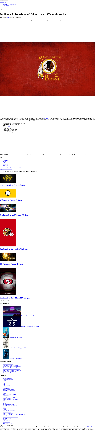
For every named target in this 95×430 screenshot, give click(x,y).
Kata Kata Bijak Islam (8, 413)
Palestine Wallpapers (7, 402)
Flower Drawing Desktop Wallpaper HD (12, 366)
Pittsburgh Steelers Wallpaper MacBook (14, 215)
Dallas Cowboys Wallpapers (9, 389)
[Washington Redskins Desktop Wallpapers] (47, 69)
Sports (4, 403)
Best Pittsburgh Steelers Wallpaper (12, 185)
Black (4, 383)
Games (4, 393)
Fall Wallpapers (6, 392)
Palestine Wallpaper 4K (8, 364)
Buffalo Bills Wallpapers (8, 387)
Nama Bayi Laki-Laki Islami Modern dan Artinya (14, 414)
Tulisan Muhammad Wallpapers (10, 405)
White (4, 407)
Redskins (5, 162)
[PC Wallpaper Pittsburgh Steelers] (8, 261)
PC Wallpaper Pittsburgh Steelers (12, 264)
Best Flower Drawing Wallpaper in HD (17, 347)
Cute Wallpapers (6, 388)
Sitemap (4, 419)
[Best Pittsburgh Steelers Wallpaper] (8, 182)
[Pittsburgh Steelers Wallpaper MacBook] (8, 212)
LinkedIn (18, 167)
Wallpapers (5, 164)
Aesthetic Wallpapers (7, 378)
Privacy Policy (6, 415)
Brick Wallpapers (6, 385)
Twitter (1, 167)
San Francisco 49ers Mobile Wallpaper (14, 249)
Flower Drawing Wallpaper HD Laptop (11, 367)
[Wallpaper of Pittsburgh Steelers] (8, 197)
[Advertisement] (41, 31)
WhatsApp (9, 167)
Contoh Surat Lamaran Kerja (9, 410)
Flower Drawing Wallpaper (9, 372)
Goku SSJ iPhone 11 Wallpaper (15, 337)
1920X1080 (5, 160)
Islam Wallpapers (6, 395)
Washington (5, 165)
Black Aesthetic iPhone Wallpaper (10, 365)
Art (3, 382)
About (4, 408)
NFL (8, 17)
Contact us (5, 409)
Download (9, 169)
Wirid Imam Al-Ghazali (8, 5)
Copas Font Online (7, 412)
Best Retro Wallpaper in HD (27, 315)
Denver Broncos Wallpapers (9, 390)
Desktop (4, 161)
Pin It (21, 167)
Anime (4, 380)
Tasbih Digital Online (7, 420)
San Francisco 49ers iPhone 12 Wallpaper (15, 298)
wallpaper (46, 118)
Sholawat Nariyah (7, 7)
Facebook (5, 167)
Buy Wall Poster (3, 169)
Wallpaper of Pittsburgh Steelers (11, 200)
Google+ (14, 167)
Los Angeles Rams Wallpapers (9, 397)
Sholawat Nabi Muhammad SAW (10, 4)
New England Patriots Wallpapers (10, 399)
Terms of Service (6, 422)
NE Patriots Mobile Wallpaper (15, 358)
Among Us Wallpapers (8, 379)
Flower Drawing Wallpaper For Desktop (12, 370)
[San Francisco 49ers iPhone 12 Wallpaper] (8, 295)
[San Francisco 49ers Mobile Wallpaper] (8, 246)
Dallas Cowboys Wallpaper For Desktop (30, 326)
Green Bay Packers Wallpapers (9, 394)
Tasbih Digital (3, 2)
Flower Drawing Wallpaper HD (10, 371)
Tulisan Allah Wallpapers (8, 404)
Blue (4, 384)
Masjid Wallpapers (7, 398)
